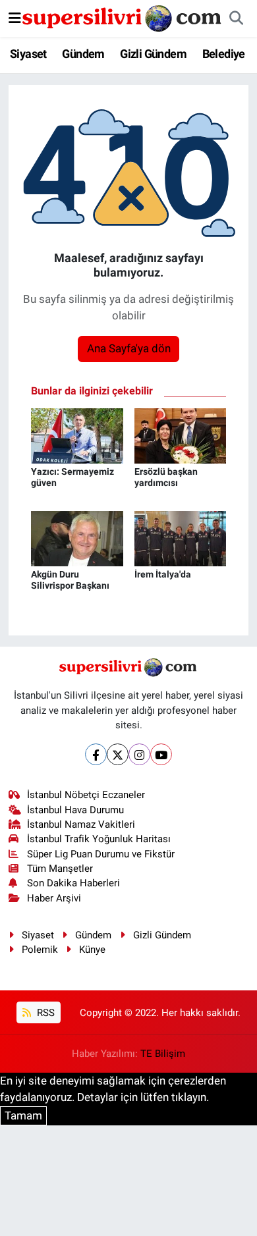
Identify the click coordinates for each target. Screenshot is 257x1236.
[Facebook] (96, 754)
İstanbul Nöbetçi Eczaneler (86, 795)
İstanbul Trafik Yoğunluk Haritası (99, 839)
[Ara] (235, 18)
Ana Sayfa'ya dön (129, 348)
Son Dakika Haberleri (73, 883)
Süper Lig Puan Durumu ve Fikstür (101, 854)
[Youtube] (161, 754)
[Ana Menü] (15, 17)
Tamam (23, 1115)
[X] (117, 754)
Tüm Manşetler (60, 868)
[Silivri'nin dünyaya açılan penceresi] (122, 17)
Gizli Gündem (153, 54)
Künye (92, 949)
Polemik (40, 949)
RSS (44, 1013)
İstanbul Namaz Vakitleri (81, 824)
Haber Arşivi (54, 898)
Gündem (83, 54)
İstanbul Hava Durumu (75, 810)
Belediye (223, 54)
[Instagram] (139, 754)
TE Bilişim (162, 1054)
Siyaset (28, 54)
